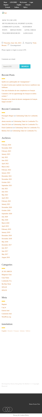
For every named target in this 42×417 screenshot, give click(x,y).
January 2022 (6, 173)
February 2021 (6, 201)
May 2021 (5, 195)
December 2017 (7, 245)
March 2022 (5, 167)
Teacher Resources (11, 33)
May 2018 (5, 242)
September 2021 (7, 185)
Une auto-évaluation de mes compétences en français (18, 90)
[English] (12, 5)
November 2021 (7, 179)
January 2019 (6, 232)
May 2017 (5, 254)
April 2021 (5, 198)
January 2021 (6, 204)
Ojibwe (25, 7)
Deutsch (27, 5)
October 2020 (6, 210)
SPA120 (4, 287)
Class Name (5, 278)
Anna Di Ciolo (6, 124)
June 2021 (5, 192)
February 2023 (6, 151)
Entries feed (5, 310)
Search (25, 66)
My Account (23, 2)
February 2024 (6, 145)
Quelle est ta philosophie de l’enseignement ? (16, 82)
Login (31, 2)
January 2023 (6, 154)
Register (6, 5)
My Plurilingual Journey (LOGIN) (17, 23)
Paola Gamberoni (7, 127)
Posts (4, 30)
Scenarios (27, 27)
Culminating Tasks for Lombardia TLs (25, 121)
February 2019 (6, 229)
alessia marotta (6, 121)
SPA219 (4, 290)
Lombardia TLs (7, 281)
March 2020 (5, 223)
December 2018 (7, 235)
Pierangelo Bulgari (8, 116)
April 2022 (5, 163)
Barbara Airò (6, 131)
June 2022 (5, 160)
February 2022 (6, 170)
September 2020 (7, 213)
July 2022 (5, 157)
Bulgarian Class (7, 274)
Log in (4, 307)
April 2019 (5, 226)
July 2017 (5, 248)
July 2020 (5, 217)
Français (7, 7)
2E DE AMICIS (7, 271)
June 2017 (5, 251)
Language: (28, 33)
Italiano (16, 7)
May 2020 (5, 220)
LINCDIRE (13, 2)
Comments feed (7, 314)
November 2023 (7, 148)
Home (5, 2)
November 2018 (7, 238)
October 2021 (6, 182)
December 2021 (7, 176)
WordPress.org (6, 317)
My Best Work (6, 284)
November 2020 (7, 207)
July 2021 (5, 188)
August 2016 (6, 257)
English (18, 5)
